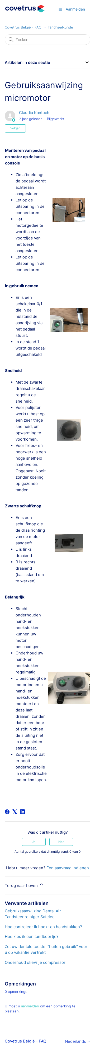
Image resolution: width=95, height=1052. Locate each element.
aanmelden (30, 1006)
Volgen (15, 128)
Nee (61, 842)
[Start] (25, 12)
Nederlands (76, 1041)
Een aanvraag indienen (67, 867)
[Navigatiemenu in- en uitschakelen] (60, 9)
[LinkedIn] (22, 811)
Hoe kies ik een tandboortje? (32, 936)
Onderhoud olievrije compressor (35, 962)
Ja (34, 842)
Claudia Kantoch (34, 112)
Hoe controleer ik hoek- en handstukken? (43, 926)
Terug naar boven (22, 885)
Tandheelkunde (60, 27)
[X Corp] (14, 811)
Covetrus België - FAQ (23, 27)
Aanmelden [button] (75, 9)
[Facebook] (7, 811)
